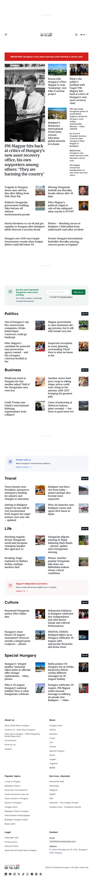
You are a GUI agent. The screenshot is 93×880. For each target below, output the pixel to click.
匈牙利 (52, 767)
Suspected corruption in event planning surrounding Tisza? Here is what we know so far (60, 349)
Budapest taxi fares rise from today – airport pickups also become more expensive (59, 492)
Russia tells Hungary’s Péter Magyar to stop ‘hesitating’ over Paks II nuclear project (57, 86)
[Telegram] (32, 874)
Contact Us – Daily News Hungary (20, 729)
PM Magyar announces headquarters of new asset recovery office (79, 170)
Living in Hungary (12, 781)
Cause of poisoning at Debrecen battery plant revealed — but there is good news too (61, 407)
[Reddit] (36, 874)
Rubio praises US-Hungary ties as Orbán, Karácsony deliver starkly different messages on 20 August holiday (61, 671)
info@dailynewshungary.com (62, 841)
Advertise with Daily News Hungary (21, 850)
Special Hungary (56, 751)
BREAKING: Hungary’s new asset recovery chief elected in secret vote (46, 56)
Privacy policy (11, 842)
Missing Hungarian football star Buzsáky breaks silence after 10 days (60, 192)
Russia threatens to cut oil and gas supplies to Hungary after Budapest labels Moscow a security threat (25, 226)
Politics (52, 729)
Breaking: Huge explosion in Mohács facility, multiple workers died (16, 563)
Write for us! (10, 744)
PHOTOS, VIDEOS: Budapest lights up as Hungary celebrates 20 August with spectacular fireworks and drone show (61, 639)
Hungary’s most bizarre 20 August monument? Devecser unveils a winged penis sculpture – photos (17, 637)
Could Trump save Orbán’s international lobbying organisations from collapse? (17, 408)
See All (85, 314)
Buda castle (10, 824)
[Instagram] (14, 874)
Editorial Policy (11, 846)
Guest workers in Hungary (16, 798)
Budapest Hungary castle (16, 819)
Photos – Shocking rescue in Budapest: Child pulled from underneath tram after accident (66, 226)
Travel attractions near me (17, 794)
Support (8, 749)
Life (51, 742)
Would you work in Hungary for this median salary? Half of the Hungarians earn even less (17, 384)
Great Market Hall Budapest (17, 815)
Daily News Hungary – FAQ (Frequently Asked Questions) (22, 735)
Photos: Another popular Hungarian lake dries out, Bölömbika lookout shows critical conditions (59, 566)
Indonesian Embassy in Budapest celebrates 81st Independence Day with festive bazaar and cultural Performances (61, 618)
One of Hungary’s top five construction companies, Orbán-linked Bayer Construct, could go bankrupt (17, 330)
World (52, 755)
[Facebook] (10, 874)
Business (53, 734)
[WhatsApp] (27, 874)
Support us (20, 591)
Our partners (10, 740)
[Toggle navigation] (6, 34)
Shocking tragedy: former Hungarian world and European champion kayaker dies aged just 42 (16, 542)
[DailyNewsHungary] (46, 34)
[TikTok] (23, 874)
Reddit (52, 794)
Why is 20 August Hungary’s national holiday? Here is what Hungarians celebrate (17, 689)
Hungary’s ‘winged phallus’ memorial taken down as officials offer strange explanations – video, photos (18, 671)
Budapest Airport (12, 786)
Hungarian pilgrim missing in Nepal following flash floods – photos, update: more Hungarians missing (60, 544)
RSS (51, 798)
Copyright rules (12, 837)
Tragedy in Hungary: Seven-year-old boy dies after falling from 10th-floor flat (17, 192)
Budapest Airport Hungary (17, 811)
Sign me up (78, 292)
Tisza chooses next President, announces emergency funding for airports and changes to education (17, 492)
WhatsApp (54, 786)
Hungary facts (11, 807)
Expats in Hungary (13, 802)
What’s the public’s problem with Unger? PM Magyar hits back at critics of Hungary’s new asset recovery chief (79, 91)
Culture (52, 746)
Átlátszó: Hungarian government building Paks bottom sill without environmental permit (17, 208)
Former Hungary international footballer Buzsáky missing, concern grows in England (65, 241)
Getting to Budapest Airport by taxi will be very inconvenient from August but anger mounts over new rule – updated (18, 512)
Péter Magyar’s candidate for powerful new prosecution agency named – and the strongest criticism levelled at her (17, 352)
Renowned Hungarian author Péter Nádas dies (17, 613)
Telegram (53, 790)
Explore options (22, 467)
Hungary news (55, 725)
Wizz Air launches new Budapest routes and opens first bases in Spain (61, 509)
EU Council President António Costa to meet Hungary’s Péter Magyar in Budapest (78, 139)
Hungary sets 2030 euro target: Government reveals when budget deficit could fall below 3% (24, 241)
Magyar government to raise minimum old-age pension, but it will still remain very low (61, 327)
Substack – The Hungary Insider (63, 802)
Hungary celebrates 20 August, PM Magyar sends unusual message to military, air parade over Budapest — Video (61, 692)
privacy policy (66, 297)
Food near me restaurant (16, 790)
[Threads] (40, 874)
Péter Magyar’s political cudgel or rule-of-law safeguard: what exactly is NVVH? (61, 207)
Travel (52, 738)
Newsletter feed (56, 781)
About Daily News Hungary (17, 725)
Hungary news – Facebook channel (65, 807)
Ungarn (52, 759)
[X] (19, 874)
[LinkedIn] (6, 874)
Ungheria (53, 763)
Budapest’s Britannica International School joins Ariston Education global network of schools (56, 133)
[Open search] (76, 34)
